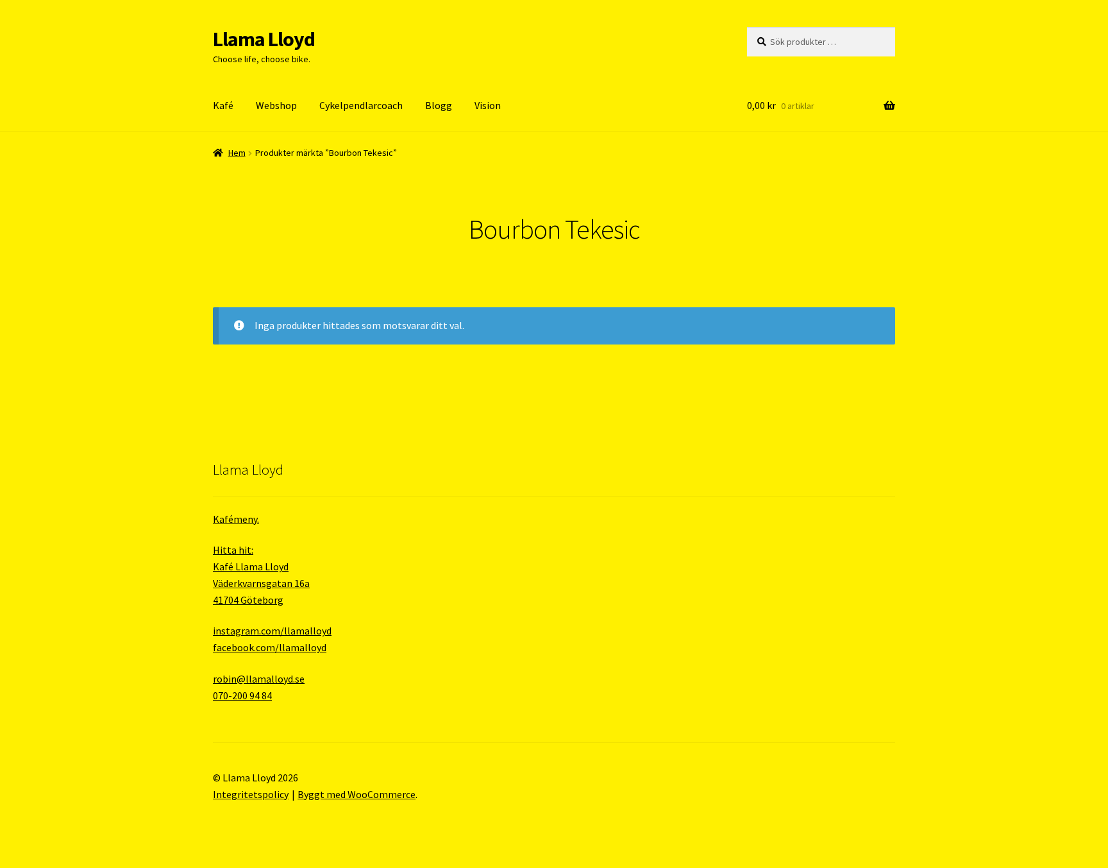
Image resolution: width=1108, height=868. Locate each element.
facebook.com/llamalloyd (269, 647)
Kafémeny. (236, 519)
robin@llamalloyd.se (259, 678)
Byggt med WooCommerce (357, 794)
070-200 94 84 (242, 695)
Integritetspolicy (251, 794)
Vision (487, 105)
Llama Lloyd (264, 39)
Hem (237, 152)
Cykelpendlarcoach (361, 105)
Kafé (223, 105)
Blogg (438, 105)
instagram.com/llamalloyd (272, 630)
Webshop (276, 105)
